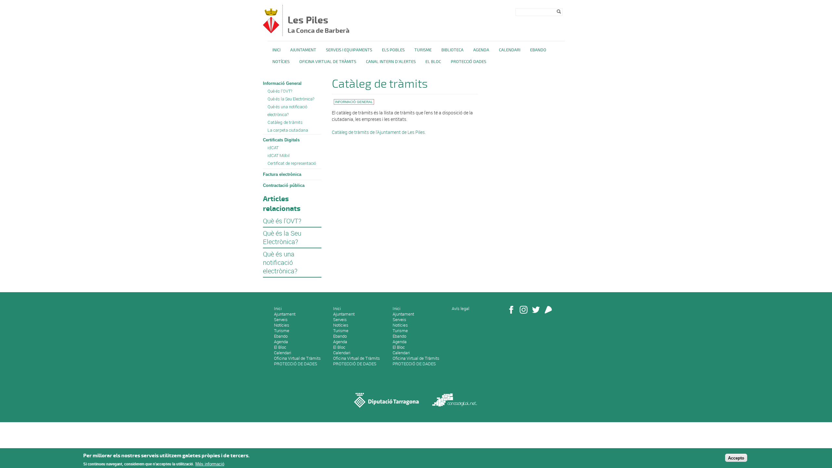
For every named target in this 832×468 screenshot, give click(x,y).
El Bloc (433, 61)
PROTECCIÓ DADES (468, 61)
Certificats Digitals (281, 139)
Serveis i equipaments (349, 50)
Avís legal (460, 308)
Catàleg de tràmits (285, 122)
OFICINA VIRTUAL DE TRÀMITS (327, 61)
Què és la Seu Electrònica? (290, 99)
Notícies (281, 61)
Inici (276, 50)
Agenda (481, 50)
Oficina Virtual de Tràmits (297, 358)
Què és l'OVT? (279, 91)
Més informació (209, 464)
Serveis (281, 319)
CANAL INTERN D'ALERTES (391, 61)
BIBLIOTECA (452, 50)
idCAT (273, 147)
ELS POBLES (393, 50)
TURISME (423, 50)
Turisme (281, 330)
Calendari (509, 50)
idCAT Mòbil (278, 155)
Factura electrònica (282, 174)
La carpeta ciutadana (287, 130)
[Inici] (271, 31)
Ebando (538, 50)
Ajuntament (303, 50)
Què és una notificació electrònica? (287, 110)
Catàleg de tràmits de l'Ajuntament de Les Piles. (379, 132)
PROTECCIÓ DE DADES (295, 364)
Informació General (282, 83)
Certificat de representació (291, 163)
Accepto (736, 457)
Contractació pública (284, 185)
